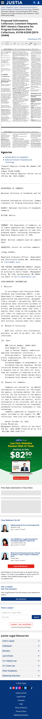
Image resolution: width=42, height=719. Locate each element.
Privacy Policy (21, 711)
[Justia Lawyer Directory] (31, 688)
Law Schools (7, 656)
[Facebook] (16, 688)
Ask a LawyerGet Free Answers (9, 587)
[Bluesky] (25, 688)
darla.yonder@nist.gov (25, 277)
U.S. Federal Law (9, 661)
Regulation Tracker (12, 7)
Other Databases (9, 670)
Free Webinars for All (10, 520)
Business (6, 651)
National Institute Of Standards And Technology (16, 9)
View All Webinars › (21, 566)
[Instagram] (19, 688)
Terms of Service (21, 708)
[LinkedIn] (10, 688)
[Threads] (22, 688)
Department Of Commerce (28, 7)
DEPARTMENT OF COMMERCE (16, 157)
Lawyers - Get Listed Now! (21, 624)
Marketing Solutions (11, 675)
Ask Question (21, 599)
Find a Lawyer (7, 607)
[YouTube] (13, 688)
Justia (3, 7)
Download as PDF (34, 39)
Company (21, 700)
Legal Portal (21, 697)
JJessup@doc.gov (11, 262)
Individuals (7, 646)
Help (21, 704)
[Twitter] (28, 688)
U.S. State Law (8, 665)
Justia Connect (21, 693)
